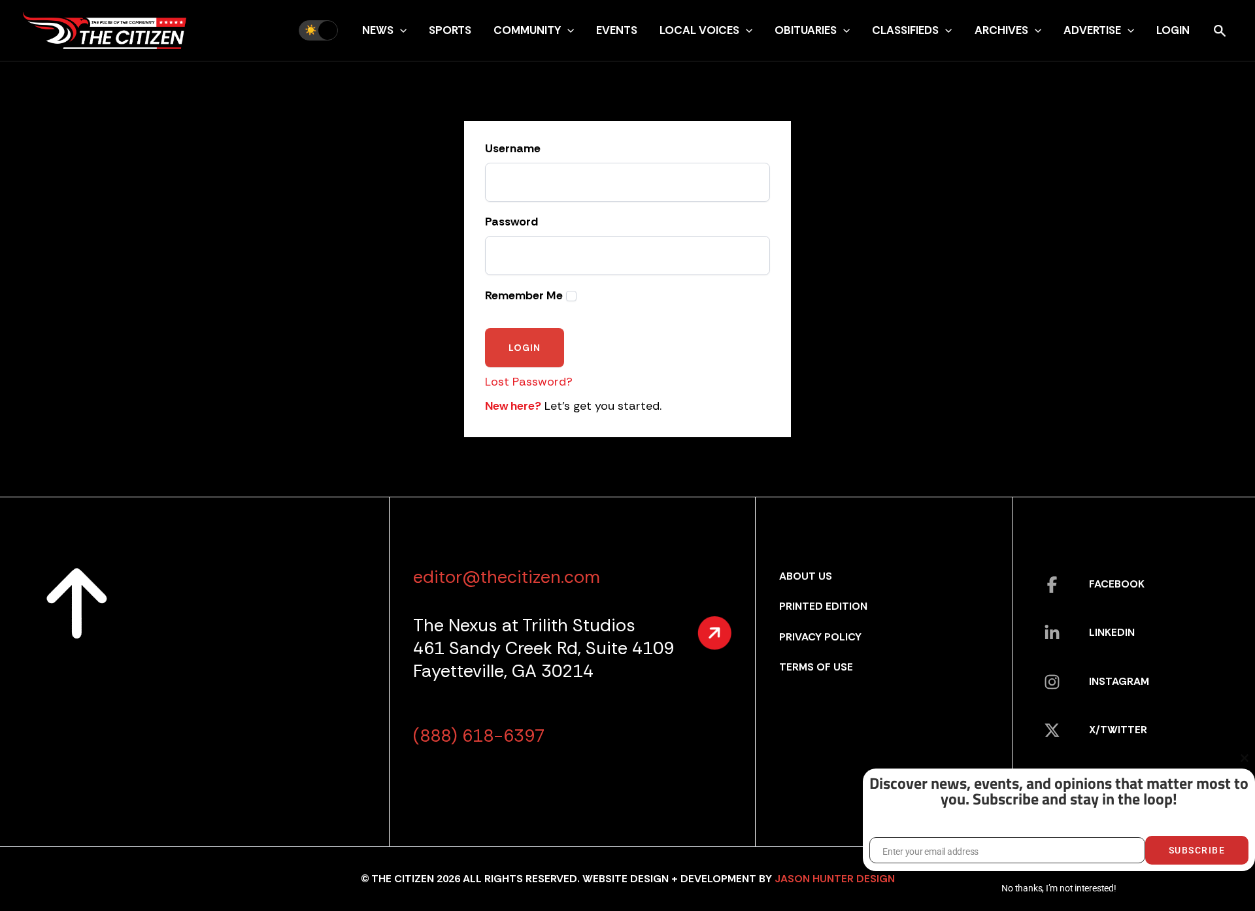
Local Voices (699, 30)
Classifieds (905, 30)
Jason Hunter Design (835, 879)
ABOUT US (805, 576)
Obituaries (806, 30)
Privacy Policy (820, 637)
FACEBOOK (1117, 584)
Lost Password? (529, 381)
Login (1173, 30)
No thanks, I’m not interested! (1058, 888)
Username (513, 149)
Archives (1001, 30)
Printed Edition (823, 606)
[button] (400, 30)
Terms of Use (816, 667)
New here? (513, 406)
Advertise (1092, 30)
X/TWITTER (1118, 730)
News (377, 30)
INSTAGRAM (1119, 681)
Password (511, 222)
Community (527, 30)
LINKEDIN (1112, 632)
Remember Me (524, 295)
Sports (450, 30)
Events (616, 30)
